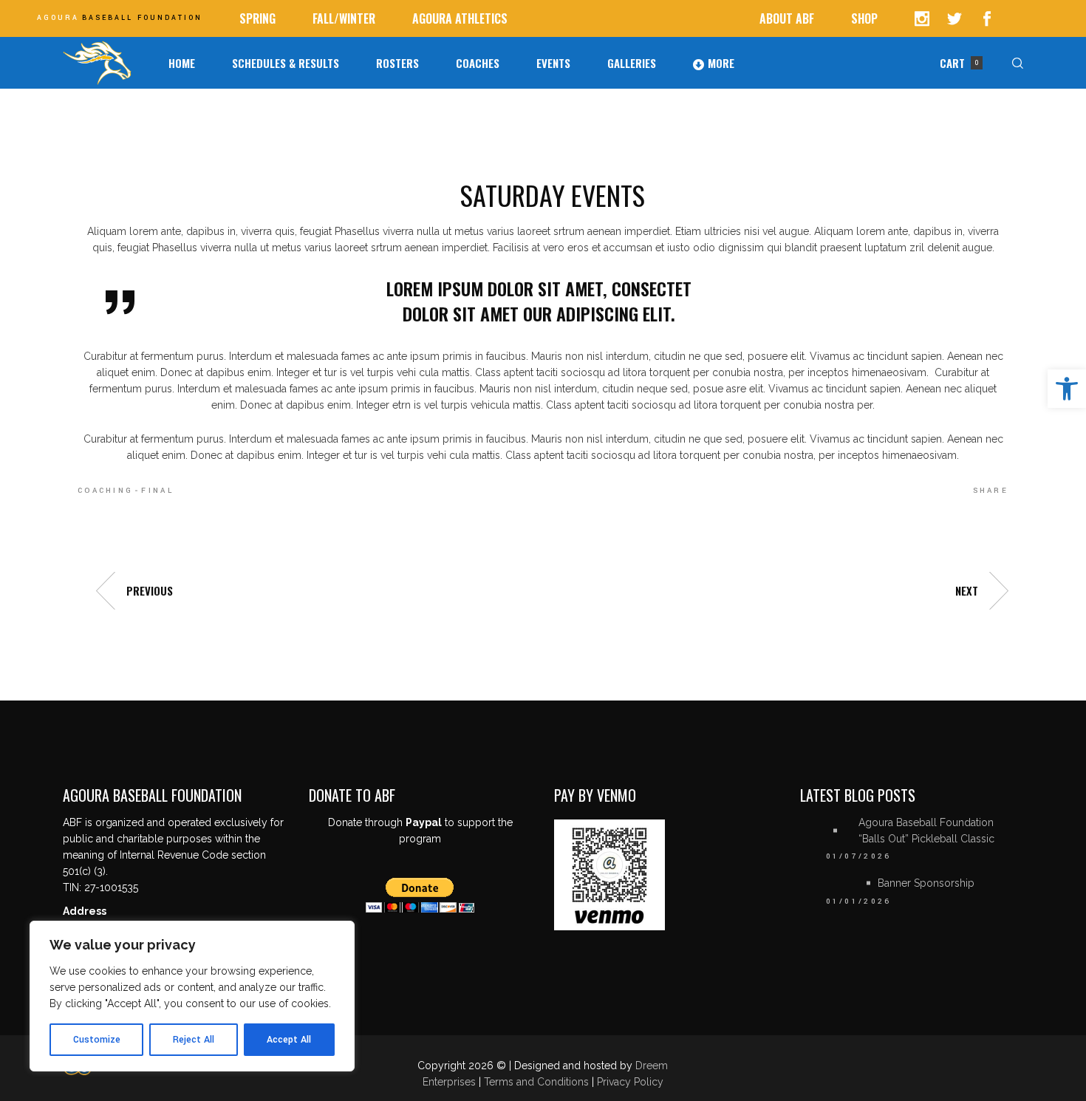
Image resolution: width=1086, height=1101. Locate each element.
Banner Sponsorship (926, 883)
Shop (864, 18)
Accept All (289, 1039)
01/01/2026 (859, 901)
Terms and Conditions (538, 1082)
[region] (192, 996)
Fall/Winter (344, 18)
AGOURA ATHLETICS (460, 18)
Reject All (193, 1039)
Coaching (105, 490)
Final (157, 490)
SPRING (257, 18)
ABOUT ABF (786, 18)
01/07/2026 (859, 856)
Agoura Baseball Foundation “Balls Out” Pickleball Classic (926, 831)
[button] (1067, 388)
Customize (96, 1039)
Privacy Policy (630, 1082)
